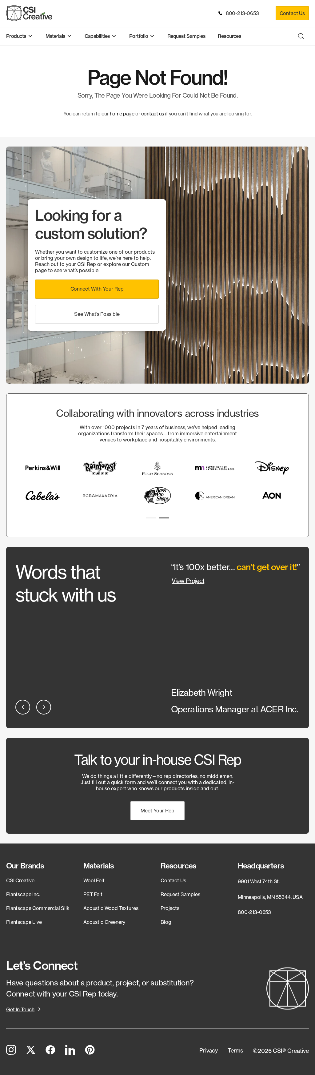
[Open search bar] (301, 36)
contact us (152, 114)
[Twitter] (31, 1051)
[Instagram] (11, 1051)
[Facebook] (50, 1051)
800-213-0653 (241, 13)
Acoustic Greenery (104, 922)
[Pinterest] (90, 1051)
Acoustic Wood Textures (110, 908)
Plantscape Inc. (23, 894)
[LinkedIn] (70, 1051)
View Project (188, 581)
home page (122, 114)
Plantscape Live (24, 922)
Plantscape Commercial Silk (38, 908)
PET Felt (92, 894)
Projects (170, 908)
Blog (166, 922)
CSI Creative (20, 880)
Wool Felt (94, 880)
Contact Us (292, 13)
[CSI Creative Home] (29, 13)
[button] (97, 289)
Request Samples (180, 894)
